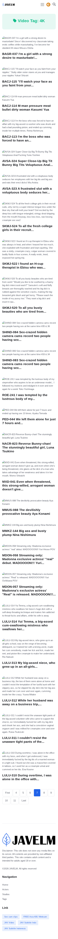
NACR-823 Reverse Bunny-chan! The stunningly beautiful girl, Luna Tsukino (28, 447)
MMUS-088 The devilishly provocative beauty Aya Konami (26, 511)
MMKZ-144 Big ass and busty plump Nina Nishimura (24, 532)
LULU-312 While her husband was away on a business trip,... (27, 702)
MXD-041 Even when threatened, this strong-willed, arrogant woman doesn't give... (28, 485)
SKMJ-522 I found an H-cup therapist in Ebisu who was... (24, 265)
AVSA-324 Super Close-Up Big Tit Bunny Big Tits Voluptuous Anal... (27, 162)
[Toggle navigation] (42, 4)
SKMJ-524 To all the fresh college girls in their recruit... (27, 228)
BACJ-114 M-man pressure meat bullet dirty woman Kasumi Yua (26, 107)
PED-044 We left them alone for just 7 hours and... (29, 421)
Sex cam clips (11, 917)
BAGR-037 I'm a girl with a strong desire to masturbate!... (27, 55)
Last (24, 800)
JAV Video (9, 923)
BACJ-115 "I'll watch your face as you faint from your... (27, 83)
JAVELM (13, 868)
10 (6, 800)
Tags (4, 899)
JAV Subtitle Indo (28, 923)
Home (5, 884)
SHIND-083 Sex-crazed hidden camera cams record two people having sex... (26, 363)
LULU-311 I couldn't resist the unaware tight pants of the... (24, 739)
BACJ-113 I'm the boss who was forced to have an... (26, 138)
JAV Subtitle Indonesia (15, 928)
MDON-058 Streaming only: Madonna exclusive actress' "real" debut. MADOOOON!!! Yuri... (28, 559)
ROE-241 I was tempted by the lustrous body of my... (24, 396)
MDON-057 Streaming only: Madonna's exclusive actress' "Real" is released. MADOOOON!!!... (29, 590)
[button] (53, 4)
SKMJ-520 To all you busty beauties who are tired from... (24, 309)
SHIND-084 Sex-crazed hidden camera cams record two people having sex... (26, 335)
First (7, 793)
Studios (6, 894)
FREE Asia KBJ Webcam (35, 917)
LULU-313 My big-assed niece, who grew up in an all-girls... (28, 664)
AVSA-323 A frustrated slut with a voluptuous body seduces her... (27, 190)
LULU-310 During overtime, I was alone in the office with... (27, 777)
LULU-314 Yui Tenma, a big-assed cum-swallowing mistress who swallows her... (27, 625)
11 (14, 800)
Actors (5, 889)
